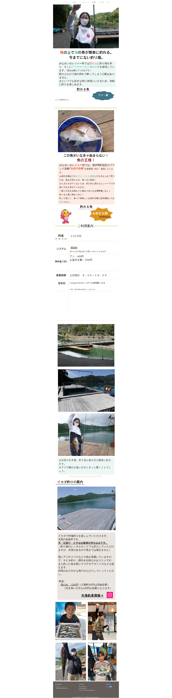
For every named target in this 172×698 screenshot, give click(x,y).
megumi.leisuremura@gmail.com (88, 690)
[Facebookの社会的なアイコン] (109, 686)
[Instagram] (110, 595)
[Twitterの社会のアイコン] (111, 686)
